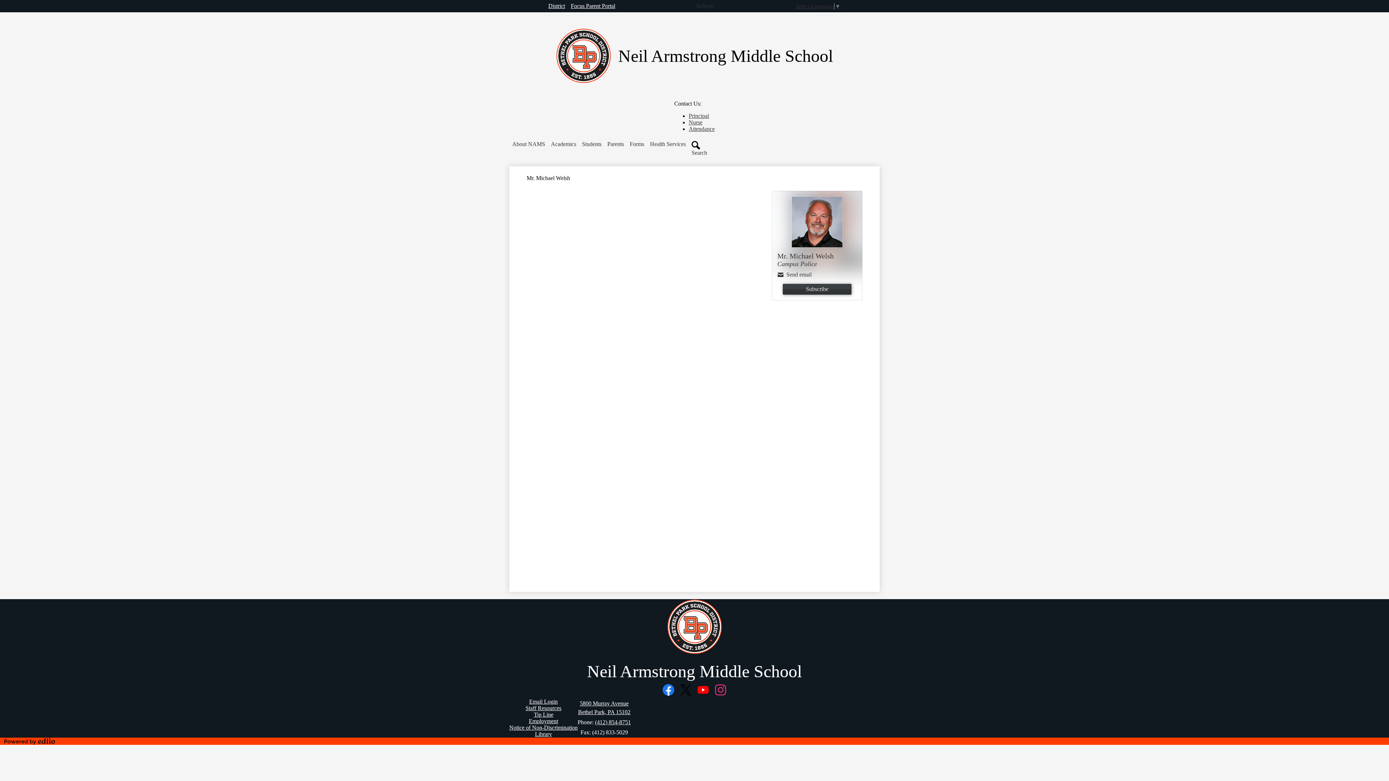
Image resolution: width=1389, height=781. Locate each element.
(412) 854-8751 (613, 722)
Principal (699, 116)
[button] (528, 144)
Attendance (702, 129)
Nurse (695, 122)
